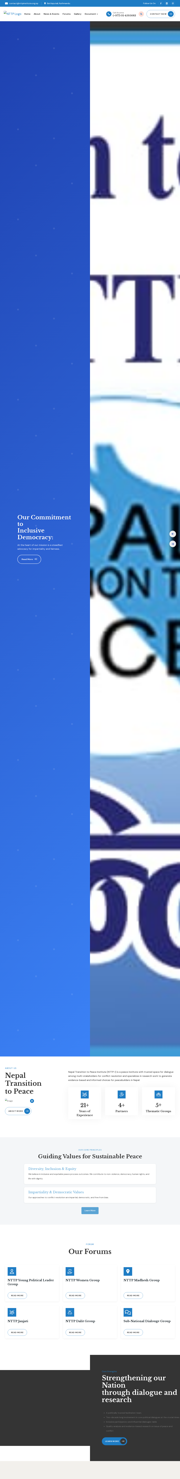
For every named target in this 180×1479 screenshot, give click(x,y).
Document (90, 14)
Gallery (77, 14)
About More (15, 1111)
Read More (27, 552)
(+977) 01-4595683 (124, 15)
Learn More (90, 1210)
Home (27, 14)
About (37, 14)
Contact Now (158, 14)
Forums (67, 14)
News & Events (51, 14)
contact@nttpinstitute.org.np (23, 3)
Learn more (112, 1441)
